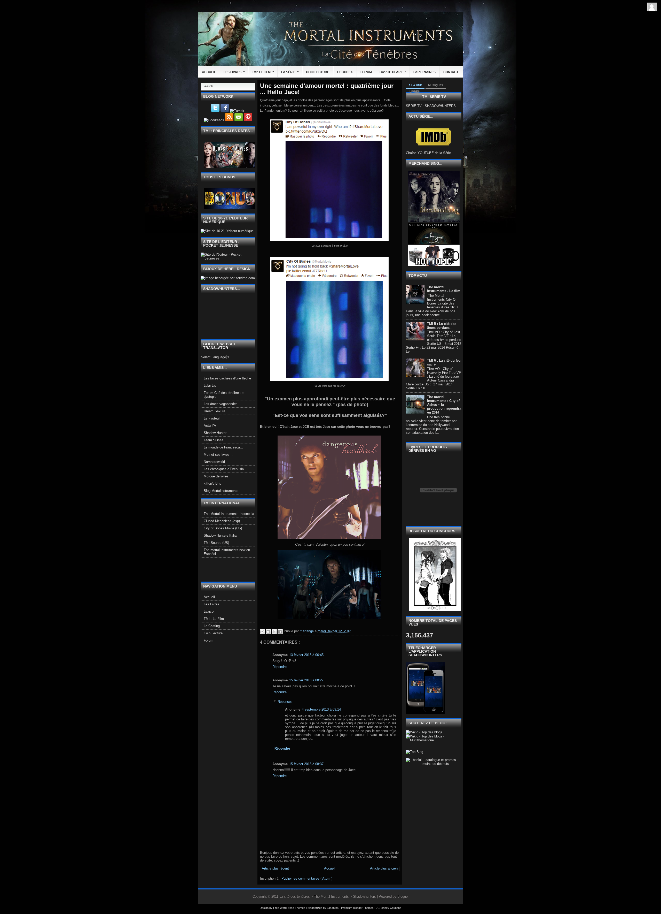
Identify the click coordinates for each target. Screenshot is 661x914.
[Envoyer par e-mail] (262, 631)
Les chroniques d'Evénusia (224, 469)
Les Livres (234, 72)
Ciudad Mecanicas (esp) (222, 521)
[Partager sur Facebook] (280, 631)
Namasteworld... (216, 462)
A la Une (415, 85)
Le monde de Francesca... (223, 447)
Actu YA (210, 426)
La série (290, 72)
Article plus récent (275, 868)
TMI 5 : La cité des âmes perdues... (441, 326)
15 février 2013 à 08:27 (306, 680)
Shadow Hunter (215, 433)
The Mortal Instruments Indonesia (229, 514)
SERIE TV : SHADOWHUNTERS (431, 106)
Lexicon (209, 611)
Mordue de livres (216, 476)
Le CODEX (345, 72)
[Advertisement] (231, 569)
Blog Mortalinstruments (221, 491)
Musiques (435, 85)
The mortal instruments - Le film (443, 289)
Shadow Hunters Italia (220, 535)
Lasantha (333, 907)
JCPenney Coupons (388, 907)
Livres (415, 91)
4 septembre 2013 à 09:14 (321, 709)
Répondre (279, 667)
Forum (366, 72)
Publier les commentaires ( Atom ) (306, 878)
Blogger (403, 896)
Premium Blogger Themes (357, 907)
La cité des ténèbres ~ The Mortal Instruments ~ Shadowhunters (328, 896)
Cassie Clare (393, 72)
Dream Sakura (214, 411)
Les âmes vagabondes (221, 404)
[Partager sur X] (274, 631)
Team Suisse (213, 440)
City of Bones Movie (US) (223, 528)
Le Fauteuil (212, 418)
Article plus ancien (384, 868)
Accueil (209, 72)
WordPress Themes (293, 907)
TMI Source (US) (216, 543)
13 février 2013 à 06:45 (306, 655)
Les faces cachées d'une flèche (227, 378)
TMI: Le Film (263, 72)
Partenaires (424, 72)
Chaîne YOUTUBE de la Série (428, 153)
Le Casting (212, 626)
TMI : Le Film (214, 619)
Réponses (285, 701)
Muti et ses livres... (218, 454)
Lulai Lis (210, 385)
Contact (450, 72)
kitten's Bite (212, 483)
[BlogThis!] (268, 631)
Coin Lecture (317, 72)
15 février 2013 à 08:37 (306, 764)
